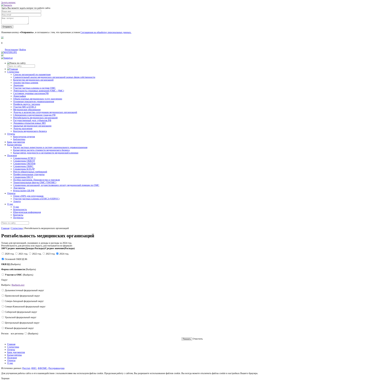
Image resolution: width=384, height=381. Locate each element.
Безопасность (20, 209)
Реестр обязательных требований (30, 171)
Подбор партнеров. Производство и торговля (36, 179)
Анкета (17, 201)
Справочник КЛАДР (24, 169)
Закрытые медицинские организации (32, 125)
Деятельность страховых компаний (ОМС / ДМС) (38, 90)
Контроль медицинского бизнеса (30, 131)
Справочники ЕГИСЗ (24, 158)
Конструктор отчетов (24, 136)
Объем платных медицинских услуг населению (37, 99)
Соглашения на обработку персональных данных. (105, 32)
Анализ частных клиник (25, 82)
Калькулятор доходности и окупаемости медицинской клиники (45, 153)
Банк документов (16, 142)
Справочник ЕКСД (23, 177)
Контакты (18, 215)
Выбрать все (18, 285)
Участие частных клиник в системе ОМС (34, 88)
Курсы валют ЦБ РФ (23, 190)
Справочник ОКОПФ (24, 163)
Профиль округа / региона (26, 104)
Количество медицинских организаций (33, 80)
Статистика (13, 71)
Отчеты (11, 134)
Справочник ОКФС (23, 166)
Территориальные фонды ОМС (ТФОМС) (34, 182)
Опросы (11, 193)
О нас (10, 204)
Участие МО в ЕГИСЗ (24, 107)
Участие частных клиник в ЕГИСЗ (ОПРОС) (36, 198)
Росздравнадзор (56, 368)
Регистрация (11, 49)
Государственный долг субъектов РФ (32, 120)
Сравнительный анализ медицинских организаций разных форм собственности (54, 77)
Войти (22, 49)
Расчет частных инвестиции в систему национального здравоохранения (50, 147)
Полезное (12, 155)
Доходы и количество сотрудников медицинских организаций (45, 112)
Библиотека (19, 139)
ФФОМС (42, 368)
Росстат (26, 368)
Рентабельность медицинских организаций (35, 117)
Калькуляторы (14, 144)
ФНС (34, 368)
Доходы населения (22, 128)
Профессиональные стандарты (29, 174)
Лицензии (18, 85)
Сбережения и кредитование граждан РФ (34, 115)
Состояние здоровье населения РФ (31, 93)
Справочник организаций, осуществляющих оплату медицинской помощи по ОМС (56, 185)
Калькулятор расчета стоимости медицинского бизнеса (41, 150)
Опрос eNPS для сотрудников (28, 196)
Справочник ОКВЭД (24, 161)
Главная (5, 228)
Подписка (18, 217)
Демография (19, 96)
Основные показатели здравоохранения (33, 101)
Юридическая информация (27, 212)
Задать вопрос (8, 2)
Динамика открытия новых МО (29, 123)
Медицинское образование (27, 109)
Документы (19, 188)
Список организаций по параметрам (32, 74)
